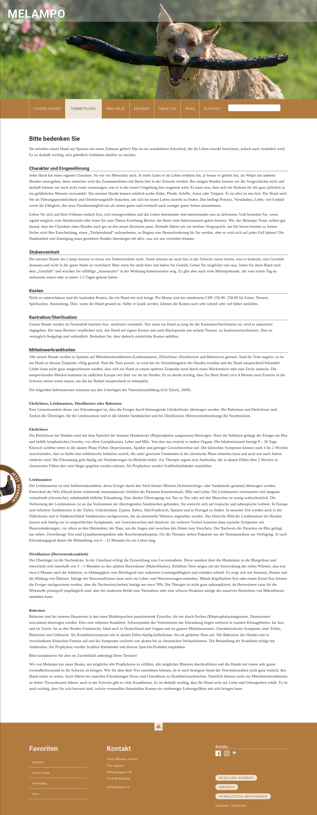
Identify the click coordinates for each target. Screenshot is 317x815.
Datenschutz (238, 805)
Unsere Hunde (47, 109)
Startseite (38, 762)
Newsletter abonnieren (243, 796)
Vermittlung (83, 109)
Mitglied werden (236, 778)
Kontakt (212, 109)
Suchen (284, 108)
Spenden (142, 109)
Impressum (222, 805)
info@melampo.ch (118, 787)
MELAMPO (37, 14)
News (190, 109)
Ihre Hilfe (115, 109)
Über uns (167, 109)
